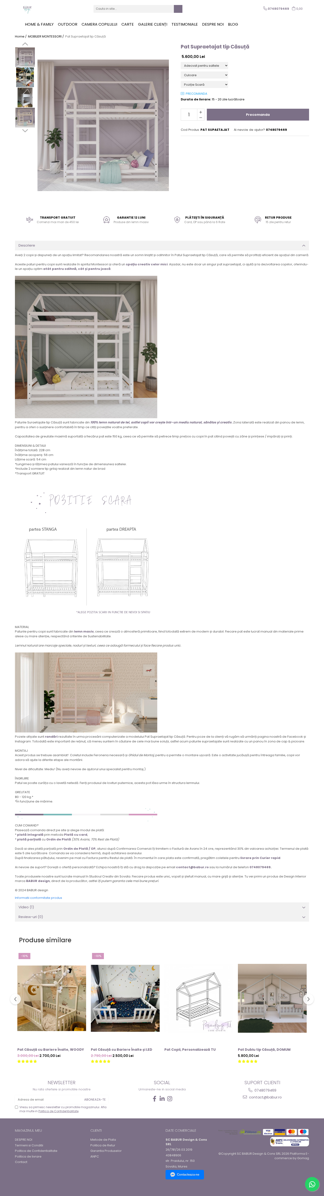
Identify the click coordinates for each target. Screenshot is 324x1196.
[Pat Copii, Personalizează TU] (198, 998)
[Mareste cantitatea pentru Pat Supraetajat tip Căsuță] (200, 112)
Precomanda (258, 114)
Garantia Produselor (106, 1151)
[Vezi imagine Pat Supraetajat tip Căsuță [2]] (25, 97)
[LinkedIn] (162, 1099)
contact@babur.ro (265, 1097)
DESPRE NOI (23, 1140)
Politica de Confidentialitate (58, 1111)
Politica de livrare (28, 1156)
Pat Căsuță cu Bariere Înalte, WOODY (50, 1049)
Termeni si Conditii (29, 1145)
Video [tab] (26, 907)
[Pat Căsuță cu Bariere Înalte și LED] (125, 998)
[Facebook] (154, 1099)
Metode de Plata (103, 1140)
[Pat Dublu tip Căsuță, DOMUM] (272, 998)
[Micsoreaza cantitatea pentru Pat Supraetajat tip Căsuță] (200, 117)
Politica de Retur (102, 1145)
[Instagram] (169, 1099)
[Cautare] (178, 9)
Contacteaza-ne (188, 1174)
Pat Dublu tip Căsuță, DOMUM (264, 1049)
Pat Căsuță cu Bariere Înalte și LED (121, 1049)
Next (25, 130)
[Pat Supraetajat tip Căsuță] (103, 125)
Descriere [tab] (27, 245)
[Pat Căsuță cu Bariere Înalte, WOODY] (51, 998)
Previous (25, 44)
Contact (21, 1162)
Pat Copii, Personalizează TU (190, 1049)
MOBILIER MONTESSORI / (46, 36)
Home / (21, 36)
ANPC (94, 1156)
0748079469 (265, 1090)
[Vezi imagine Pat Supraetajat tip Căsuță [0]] (25, 57)
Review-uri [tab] (31, 916)
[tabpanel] (103, 125)
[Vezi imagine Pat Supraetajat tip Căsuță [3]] (25, 117)
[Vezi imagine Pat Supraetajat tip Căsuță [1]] (25, 77)
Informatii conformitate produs (38, 898)
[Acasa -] (45, 9)
